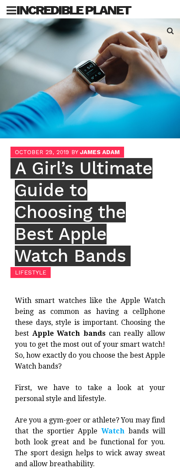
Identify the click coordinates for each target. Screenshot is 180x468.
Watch (113, 431)
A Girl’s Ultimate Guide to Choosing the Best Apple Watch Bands (83, 212)
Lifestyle (30, 272)
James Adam (100, 152)
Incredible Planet (73, 10)
